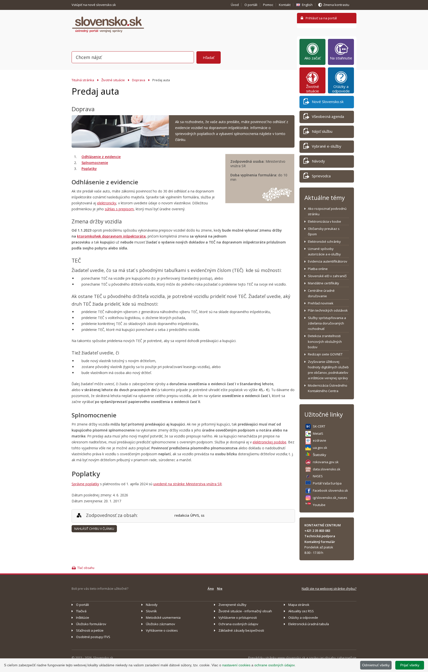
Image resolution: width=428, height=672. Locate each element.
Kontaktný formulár (319, 541)
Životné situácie (113, 80)
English (307, 4)
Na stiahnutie (341, 57)
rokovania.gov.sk (326, 462)
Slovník (151, 611)
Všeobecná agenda (328, 116)
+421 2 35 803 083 (317, 530)
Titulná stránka (83, 80)
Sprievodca (321, 175)
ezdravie (319, 440)
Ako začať (312, 57)
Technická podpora (319, 536)
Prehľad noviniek (320, 303)
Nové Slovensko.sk (328, 101)
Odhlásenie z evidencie (101, 156)
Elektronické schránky (324, 241)
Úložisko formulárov (91, 624)
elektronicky (106, 203)
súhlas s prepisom (119, 209)
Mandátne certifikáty (323, 283)
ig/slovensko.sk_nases (330, 497)
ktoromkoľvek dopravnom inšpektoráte (111, 236)
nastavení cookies (236, 665)
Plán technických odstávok (328, 310)
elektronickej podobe (269, 442)
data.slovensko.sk (326, 469)
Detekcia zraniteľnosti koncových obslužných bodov (325, 341)
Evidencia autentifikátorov (327, 261)
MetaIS (318, 433)
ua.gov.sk (320, 447)
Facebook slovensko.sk (330, 490)
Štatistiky (319, 455)
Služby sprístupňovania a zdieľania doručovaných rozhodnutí (327, 323)
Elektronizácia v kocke (324, 221)
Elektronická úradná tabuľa (308, 624)
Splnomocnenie (94, 162)
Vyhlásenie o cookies (162, 630)
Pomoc (268, 4)
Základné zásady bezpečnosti (241, 630)
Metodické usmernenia (163, 617)
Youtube (319, 505)
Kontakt (285, 4)
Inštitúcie (82, 617)
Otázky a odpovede (341, 88)
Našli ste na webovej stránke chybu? (329, 588)
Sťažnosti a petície (90, 630)
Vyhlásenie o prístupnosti (237, 617)
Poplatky (89, 168)
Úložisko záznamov (160, 624)
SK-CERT (319, 426)
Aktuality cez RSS (301, 611)
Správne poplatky (85, 484)
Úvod (235, 4)
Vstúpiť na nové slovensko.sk (94, 4)
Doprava (138, 80)
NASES (318, 476)
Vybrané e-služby (326, 146)
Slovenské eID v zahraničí (327, 276)
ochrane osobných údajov (274, 665)
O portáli (250, 4)
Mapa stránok (298, 604)
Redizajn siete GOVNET (325, 354)
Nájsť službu (322, 131)
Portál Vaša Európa (327, 483)
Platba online (318, 269)
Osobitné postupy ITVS (93, 637)
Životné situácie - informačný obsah (245, 611)
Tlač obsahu (85, 568)
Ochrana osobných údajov (238, 624)
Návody (318, 161)
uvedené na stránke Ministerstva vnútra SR (187, 484)
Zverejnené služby (232, 604)
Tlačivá (81, 611)
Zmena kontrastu (336, 4)
